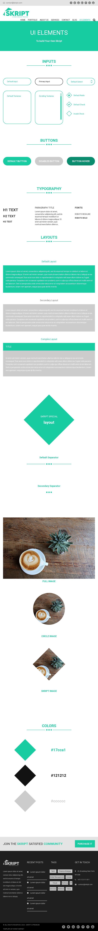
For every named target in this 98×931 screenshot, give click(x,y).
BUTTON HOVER (81, 161)
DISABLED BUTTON (49, 161)
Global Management (57, 877)
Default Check (79, 105)
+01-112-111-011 (84, 880)
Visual (55, 883)
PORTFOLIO (32, 20)
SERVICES (55, 20)
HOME (22, 20)
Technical (65, 883)
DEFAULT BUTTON (17, 161)
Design (68, 877)
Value (69, 889)
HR (71, 883)
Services (53, 889)
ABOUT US (44, 20)
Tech (53, 871)
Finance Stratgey (65, 871)
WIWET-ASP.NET (18, 929)
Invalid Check (79, 114)
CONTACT (66, 20)
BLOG (74, 20)
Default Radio (79, 95)
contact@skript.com (14, 3)
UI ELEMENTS (84, 20)
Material (61, 889)
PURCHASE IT (85, 843)
